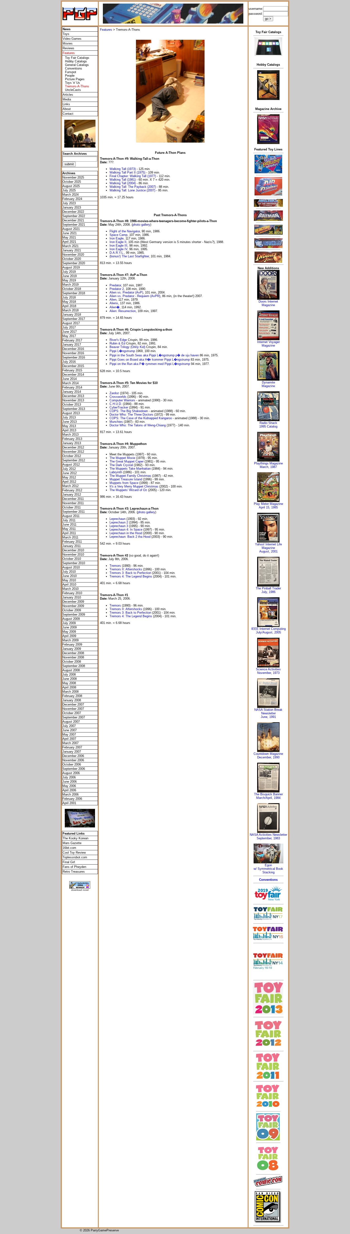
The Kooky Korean (75, 838)
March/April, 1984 (268, 798)
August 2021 (71, 229)
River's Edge (118, 340)
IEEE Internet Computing (268, 629)
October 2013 (71, 404)
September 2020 (73, 263)
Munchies (116, 421)
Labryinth (116, 472)
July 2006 (69, 777)
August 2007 (71, 721)
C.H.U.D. (116, 404)
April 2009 (69, 636)
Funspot (70, 72)
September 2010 (73, 563)
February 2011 (72, 541)
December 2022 (73, 212)
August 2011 (71, 516)
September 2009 (73, 614)
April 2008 (69, 687)
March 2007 (70, 743)
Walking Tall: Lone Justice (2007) (132, 190)
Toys (66, 34)
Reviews (68, 48)
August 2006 (71, 773)
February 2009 (72, 644)
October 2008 (71, 661)
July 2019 (69, 272)
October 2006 (71, 764)
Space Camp (118, 235)
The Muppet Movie (122, 458)
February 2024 (72, 199)
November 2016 (73, 353)
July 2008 (69, 674)
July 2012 (69, 469)
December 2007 (73, 704)
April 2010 (69, 584)
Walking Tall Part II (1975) (127, 172)
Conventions (73, 68)
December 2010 (73, 550)
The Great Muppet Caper (127, 461)
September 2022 (73, 216)
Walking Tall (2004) (123, 183)
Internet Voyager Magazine (268, 343)
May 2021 (69, 237)
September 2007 (73, 717)
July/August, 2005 (268, 632)
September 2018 (73, 293)
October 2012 (71, 456)
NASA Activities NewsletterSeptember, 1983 (268, 836)
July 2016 (69, 361)
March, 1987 (268, 467)
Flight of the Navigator (125, 231)
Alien (113, 299)
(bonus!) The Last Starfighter (129, 256)
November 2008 (73, 657)
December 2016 (73, 349)
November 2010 (73, 554)
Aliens (114, 303)
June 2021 (69, 233)
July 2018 (69, 297)
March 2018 (70, 310)
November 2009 (73, 606)
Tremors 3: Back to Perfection (130, 573)
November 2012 (73, 451)
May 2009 (69, 631)
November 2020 (73, 254)
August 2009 (71, 619)
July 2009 (69, 623)
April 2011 (69, 533)
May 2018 (69, 302)
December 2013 (73, 396)
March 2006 (70, 794)
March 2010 (70, 589)
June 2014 (69, 379)
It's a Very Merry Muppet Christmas (134, 486)
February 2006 (72, 799)
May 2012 (69, 477)
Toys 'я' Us (72, 83)
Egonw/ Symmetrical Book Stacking (268, 868)
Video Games (72, 38)
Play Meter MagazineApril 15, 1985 (268, 505)
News (66, 29)
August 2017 (71, 323)
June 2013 (69, 421)
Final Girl (69, 862)
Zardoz (114, 393)
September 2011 (73, 511)
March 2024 (70, 194)
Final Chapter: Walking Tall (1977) (133, 176)
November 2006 (73, 760)
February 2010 (72, 593)
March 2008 (70, 691)
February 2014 (72, 387)
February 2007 (72, 747)
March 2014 (70, 383)
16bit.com (69, 848)
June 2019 (69, 276)
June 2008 (69, 679)
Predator (115, 285)
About (67, 109)
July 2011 (68, 520)
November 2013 (73, 400)
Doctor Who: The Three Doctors (131, 414)
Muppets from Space (124, 483)
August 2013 (71, 413)
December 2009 (73, 601)
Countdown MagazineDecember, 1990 (268, 755)
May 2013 (69, 426)
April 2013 (69, 430)
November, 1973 (268, 673)
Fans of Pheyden (74, 867)
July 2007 (69, 726)
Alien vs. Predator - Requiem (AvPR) (135, 296)
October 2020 (71, 259)
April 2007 (69, 739)
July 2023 (69, 203)
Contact (68, 113)
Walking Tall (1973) (123, 169)
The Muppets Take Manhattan (130, 468)
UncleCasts (73, 90)
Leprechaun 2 (119, 522)
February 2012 (72, 490)
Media (67, 99)
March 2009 (70, 640)
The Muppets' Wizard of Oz (128, 490)
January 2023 (71, 207)
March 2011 (70, 537)
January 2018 (71, 314)
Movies (68, 43)
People (70, 75)
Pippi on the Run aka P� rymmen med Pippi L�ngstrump (150, 364)
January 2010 (71, 597)
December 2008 (73, 653)
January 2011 (71, 546)
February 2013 (72, 439)
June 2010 (69, 576)
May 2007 (69, 734)
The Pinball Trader (268, 588)
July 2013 (69, 417)
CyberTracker (119, 407)
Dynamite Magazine (268, 384)
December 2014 (73, 374)
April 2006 (69, 790)
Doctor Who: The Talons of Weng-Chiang (138, 425)
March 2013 (70, 434)
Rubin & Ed (117, 343)
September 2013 (73, 409)
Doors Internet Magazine (268, 303)
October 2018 (71, 289)
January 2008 (71, 700)
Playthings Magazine (268, 463)
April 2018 (69, 306)
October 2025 (71, 182)
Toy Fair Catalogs (77, 58)
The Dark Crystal (121, 465)
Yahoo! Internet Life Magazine (268, 546)
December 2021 (73, 220)
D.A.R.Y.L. (117, 252)
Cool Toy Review (74, 852)
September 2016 (73, 357)
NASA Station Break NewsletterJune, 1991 (268, 713)
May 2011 (69, 529)
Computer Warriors (122, 400)
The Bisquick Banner (268, 794)
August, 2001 (268, 551)
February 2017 (72, 340)
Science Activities (268, 669)
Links (66, 104)
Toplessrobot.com (75, 857)
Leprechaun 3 (119, 526)
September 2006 (73, 769)
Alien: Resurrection (123, 311)
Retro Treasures (74, 871)
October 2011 (71, 507)
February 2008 (72, 696)
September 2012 (73, 460)
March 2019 (70, 284)
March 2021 (70, 246)
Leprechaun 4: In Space (126, 529)
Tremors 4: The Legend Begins (131, 576)
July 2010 (69, 571)
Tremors (115, 565)
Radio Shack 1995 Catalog (268, 424)
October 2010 (71, 559)
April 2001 (69, 803)
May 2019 (69, 280)
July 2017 (69, 327)
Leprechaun (117, 519)
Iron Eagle (117, 238)
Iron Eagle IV (118, 249)
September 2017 (73, 319)
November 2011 (73, 503)
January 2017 (71, 344)
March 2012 (70, 486)
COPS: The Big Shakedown (129, 411)
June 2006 (69, 781)
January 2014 (71, 391)
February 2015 (72, 370)
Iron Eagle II (118, 242)
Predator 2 (117, 289)
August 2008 (71, 670)
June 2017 (69, 331)
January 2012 (71, 494)
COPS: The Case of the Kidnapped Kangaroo (141, 418)
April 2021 (69, 242)
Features (106, 29)
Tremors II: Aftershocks (126, 569)
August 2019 (71, 267)
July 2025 (69, 190)
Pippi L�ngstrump (122, 351)
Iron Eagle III (118, 245)
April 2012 (69, 481)
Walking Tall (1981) (123, 179)
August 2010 (71, 567)
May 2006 (69, 786)
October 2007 (71, 713)
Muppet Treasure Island (126, 479)
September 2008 (73, 666)
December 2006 (73, 756)
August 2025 (71, 186)
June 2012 (69, 473)
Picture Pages (75, 79)
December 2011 (73, 499)
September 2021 (73, 224)
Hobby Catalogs (76, 61)
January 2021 (71, 250)
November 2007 (73, 709)
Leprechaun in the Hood (126, 533)
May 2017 (69, 336)
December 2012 (73, 447)
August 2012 (71, 464)
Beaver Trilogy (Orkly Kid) (127, 347)
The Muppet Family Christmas (130, 476)
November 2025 (73, 177)
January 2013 (71, 443)
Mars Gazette (72, 843)
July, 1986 (268, 592)
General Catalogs (77, 65)
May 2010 (69, 580)
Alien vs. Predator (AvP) (126, 292)
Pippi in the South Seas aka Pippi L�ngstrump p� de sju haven (154, 355)
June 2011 (69, 524)
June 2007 (69, 730)
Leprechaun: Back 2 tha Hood (130, 536)
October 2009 (71, 610)
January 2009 (71, 649)
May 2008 (69, 683)
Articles (68, 94)
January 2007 (71, 751)
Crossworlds (118, 396)
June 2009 (69, 627)
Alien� (115, 307)
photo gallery (141, 224)
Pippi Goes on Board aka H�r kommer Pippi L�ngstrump (150, 359)
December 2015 (73, 366)
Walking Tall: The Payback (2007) (133, 187)
